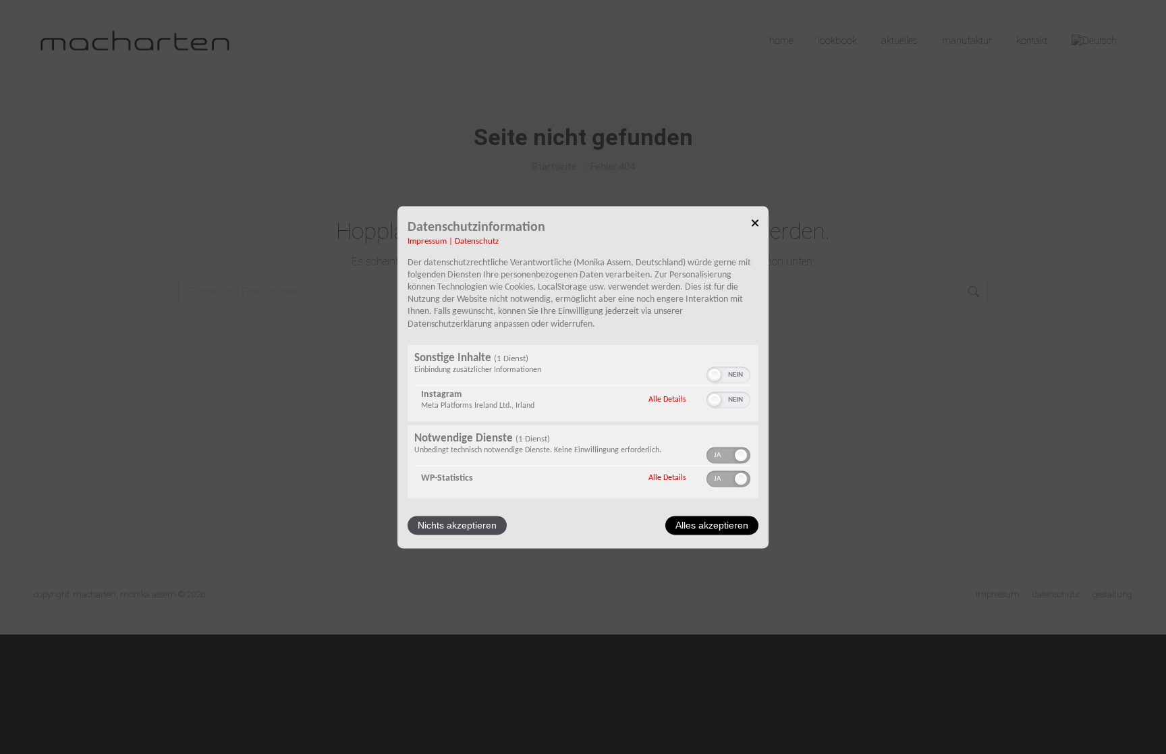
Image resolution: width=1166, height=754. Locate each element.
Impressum (427, 242)
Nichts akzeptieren (457, 525)
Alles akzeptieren (711, 525)
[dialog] (583, 377)
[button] (715, 375)
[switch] (728, 374)
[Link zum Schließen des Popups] (755, 225)
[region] (583, 423)
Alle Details (667, 399)
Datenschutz (477, 242)
